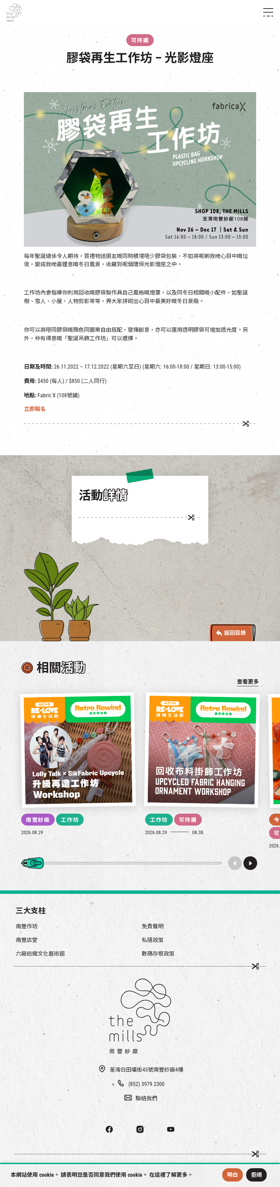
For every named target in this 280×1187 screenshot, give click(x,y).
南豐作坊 (27, 926)
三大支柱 (31, 910)
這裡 (160, 1175)
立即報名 (35, 409)
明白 (232, 1175)
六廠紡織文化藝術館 (40, 953)
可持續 (188, 820)
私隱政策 (153, 940)
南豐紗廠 (38, 820)
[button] (250, 863)
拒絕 (256, 1175)
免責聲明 (153, 926)
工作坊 (70, 820)
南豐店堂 (27, 940)
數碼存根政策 (158, 953)
